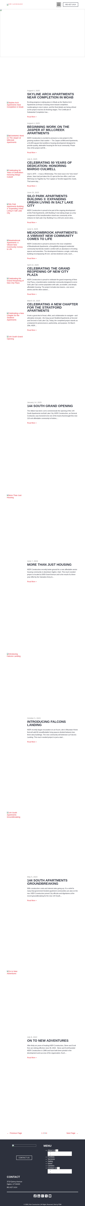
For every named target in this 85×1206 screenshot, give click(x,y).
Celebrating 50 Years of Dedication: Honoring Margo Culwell (49, 166)
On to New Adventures (48, 1040)
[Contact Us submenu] (58, 1168)
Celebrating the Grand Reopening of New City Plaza (48, 271)
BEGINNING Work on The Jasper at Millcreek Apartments (48, 130)
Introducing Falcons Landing (46, 723)
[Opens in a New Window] (35, 1196)
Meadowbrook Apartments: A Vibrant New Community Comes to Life (52, 236)
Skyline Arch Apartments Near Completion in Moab (50, 95)
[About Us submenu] (56, 1150)
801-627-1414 (12, 1187)
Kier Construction (34, 1204)
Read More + (32, 117)
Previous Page (14, 1133)
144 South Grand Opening (50, 406)
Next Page (72, 1133)
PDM (59, 1204)
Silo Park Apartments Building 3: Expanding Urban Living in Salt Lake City (50, 200)
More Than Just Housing (49, 564)
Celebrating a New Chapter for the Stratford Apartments (52, 307)
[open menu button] (58, 4)
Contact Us (24, 1158)
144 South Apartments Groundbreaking (47, 882)
